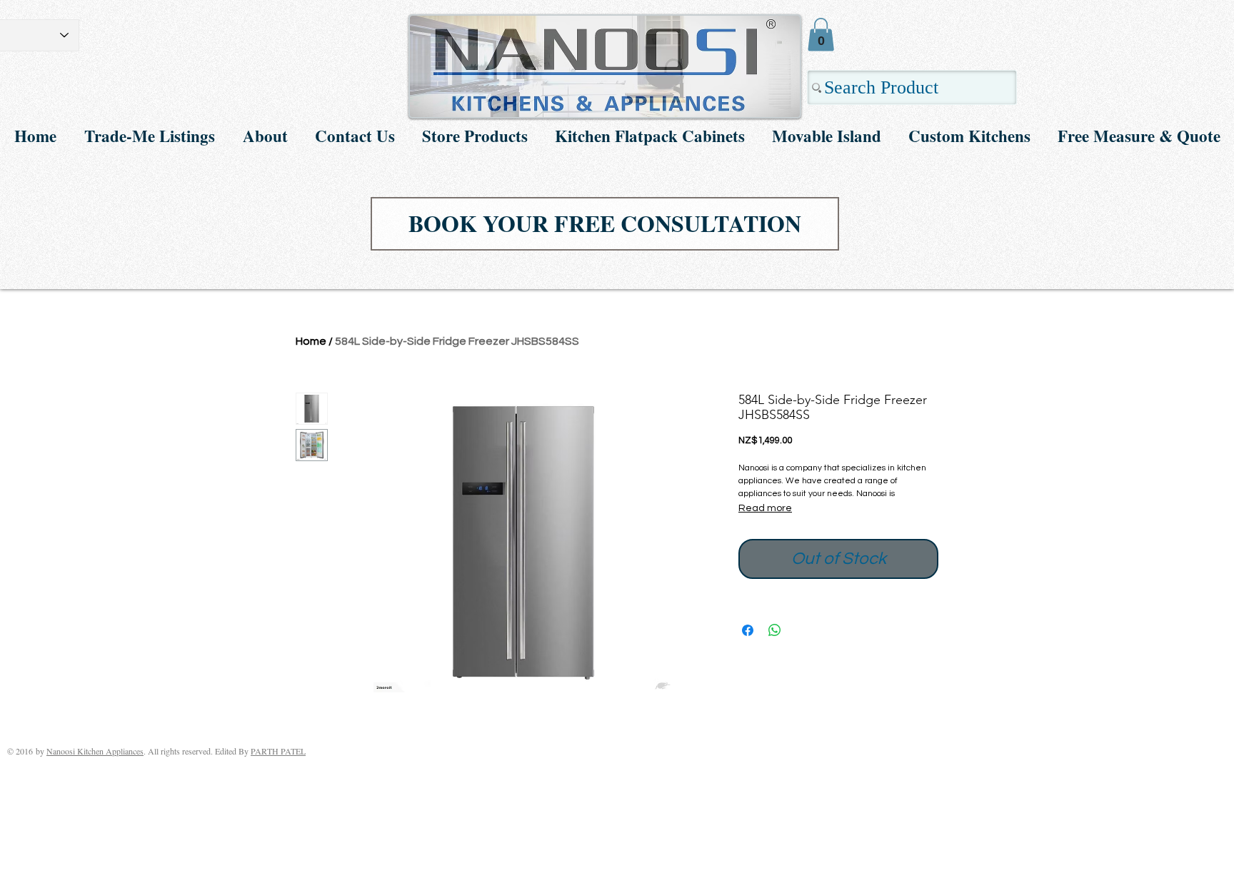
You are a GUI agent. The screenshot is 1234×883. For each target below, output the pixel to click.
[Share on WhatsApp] (774, 630)
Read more (765, 508)
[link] (821, 34)
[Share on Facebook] (747, 630)
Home (311, 341)
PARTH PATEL (278, 751)
